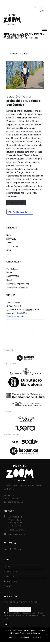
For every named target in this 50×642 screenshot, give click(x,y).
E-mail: (6, 609)
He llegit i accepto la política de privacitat (21, 613)
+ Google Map (21, 312)
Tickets (7, 566)
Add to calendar (20, 212)
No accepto (24, 637)
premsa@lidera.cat (17, 534)
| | (24, 615)
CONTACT (8, 586)
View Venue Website (15, 316)
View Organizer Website (16, 287)
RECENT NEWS (10, 581)
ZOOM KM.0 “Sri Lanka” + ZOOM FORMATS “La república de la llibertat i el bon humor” (19, 328)
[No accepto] (46, 634)
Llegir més (37, 637)
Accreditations (10, 571)
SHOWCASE (9, 576)
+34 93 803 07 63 (15, 530)
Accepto (12, 637)
